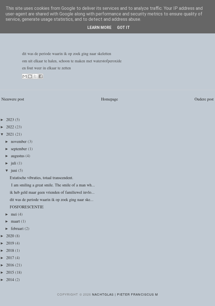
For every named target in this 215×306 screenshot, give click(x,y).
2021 (10, 134)
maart (16, 221)
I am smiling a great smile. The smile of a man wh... (52, 185)
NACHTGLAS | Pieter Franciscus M (125, 294)
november (19, 141)
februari (18, 228)
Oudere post (204, 99)
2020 (10, 235)
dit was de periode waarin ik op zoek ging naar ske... (52, 199)
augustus (18, 155)
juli (14, 163)
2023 (10, 119)
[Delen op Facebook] (40, 76)
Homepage (109, 99)
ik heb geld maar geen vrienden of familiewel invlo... (52, 192)
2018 (10, 250)
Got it (123, 27)
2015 (10, 272)
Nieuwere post (12, 99)
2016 (10, 265)
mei (14, 214)
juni (14, 170)
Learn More (99, 27)
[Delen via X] (35, 76)
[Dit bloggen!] (30, 76)
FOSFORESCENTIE (27, 206)
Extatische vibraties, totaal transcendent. (42, 177)
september (19, 148)
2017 (10, 257)
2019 (10, 243)
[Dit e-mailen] (24, 76)
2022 (10, 126)
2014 (10, 279)
